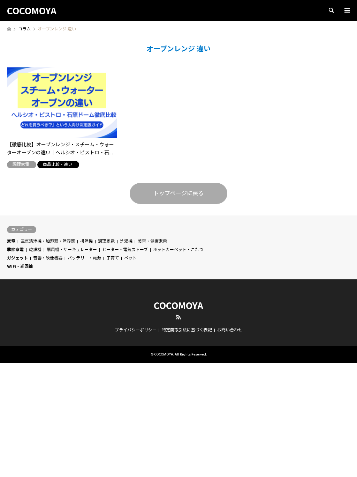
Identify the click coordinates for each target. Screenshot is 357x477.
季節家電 (15, 250)
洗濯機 (126, 241)
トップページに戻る (178, 193)
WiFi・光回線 (20, 267)
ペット (130, 258)
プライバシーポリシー (136, 330)
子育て (112, 258)
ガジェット (17, 258)
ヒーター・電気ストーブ (125, 250)
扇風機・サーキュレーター (72, 250)
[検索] (330, 10)
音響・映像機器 (47, 258)
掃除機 (86, 241)
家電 (11, 241)
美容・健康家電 (152, 241)
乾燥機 (35, 250)
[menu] (346, 10)
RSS (178, 317)
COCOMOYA (178, 305)
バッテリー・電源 (84, 258)
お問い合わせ (229, 330)
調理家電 (106, 241)
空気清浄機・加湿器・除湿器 (48, 241)
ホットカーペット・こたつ (178, 250)
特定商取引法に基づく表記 (187, 330)
